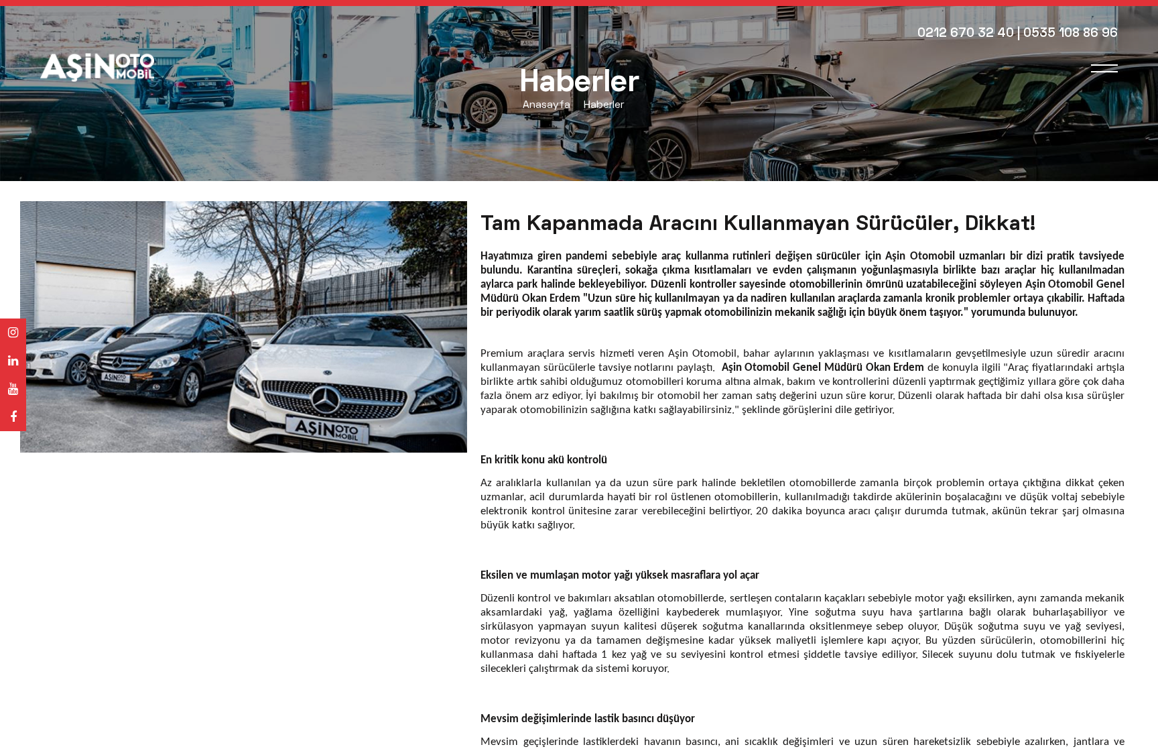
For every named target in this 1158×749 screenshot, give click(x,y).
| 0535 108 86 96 (1067, 34)
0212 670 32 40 (965, 34)
